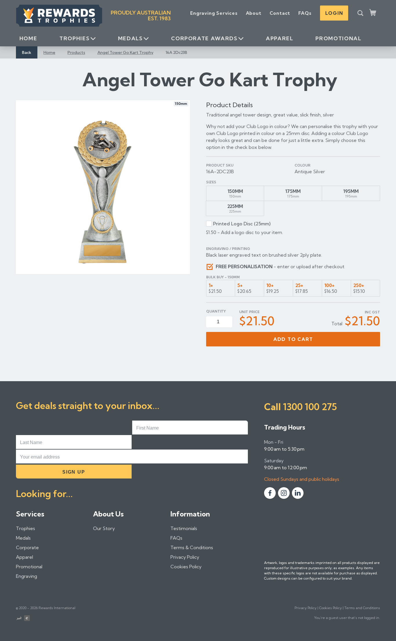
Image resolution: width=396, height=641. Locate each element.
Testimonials (183, 528)
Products (76, 52)
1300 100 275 (310, 406)
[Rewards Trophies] (59, 16)
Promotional (338, 38)
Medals (130, 38)
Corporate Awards (204, 38)
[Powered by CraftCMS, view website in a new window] (27, 618)
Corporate (27, 547)
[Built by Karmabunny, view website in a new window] (19, 619)
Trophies (74, 38)
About (253, 13)
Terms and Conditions (362, 608)
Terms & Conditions (191, 547)
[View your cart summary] (373, 13)
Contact (280, 13)
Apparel (279, 38)
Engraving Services (213, 13)
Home (28, 38)
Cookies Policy (185, 566)
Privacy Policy (184, 557)
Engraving (26, 576)
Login (334, 13)
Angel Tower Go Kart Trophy (125, 52)
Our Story (104, 528)
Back (26, 52)
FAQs (304, 13)
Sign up (73, 472)
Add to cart (293, 339)
